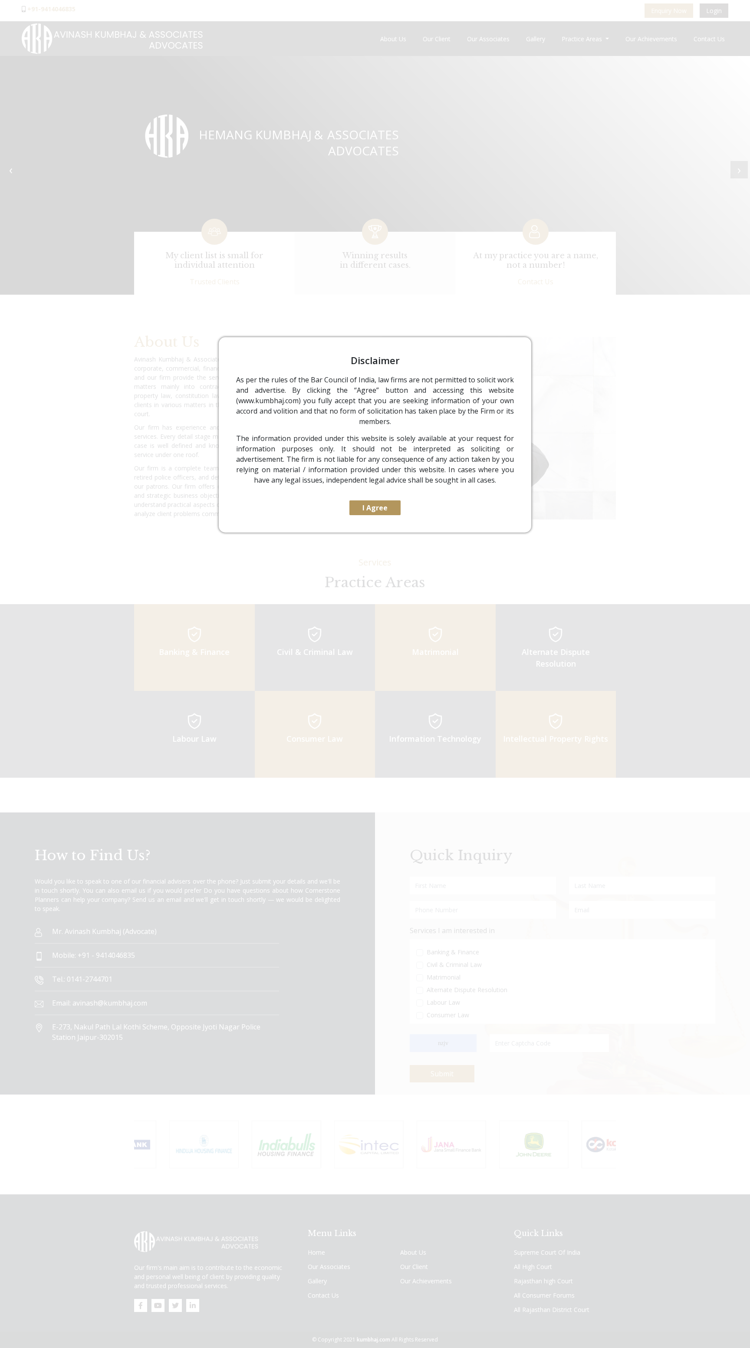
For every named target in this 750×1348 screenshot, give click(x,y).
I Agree (375, 508)
